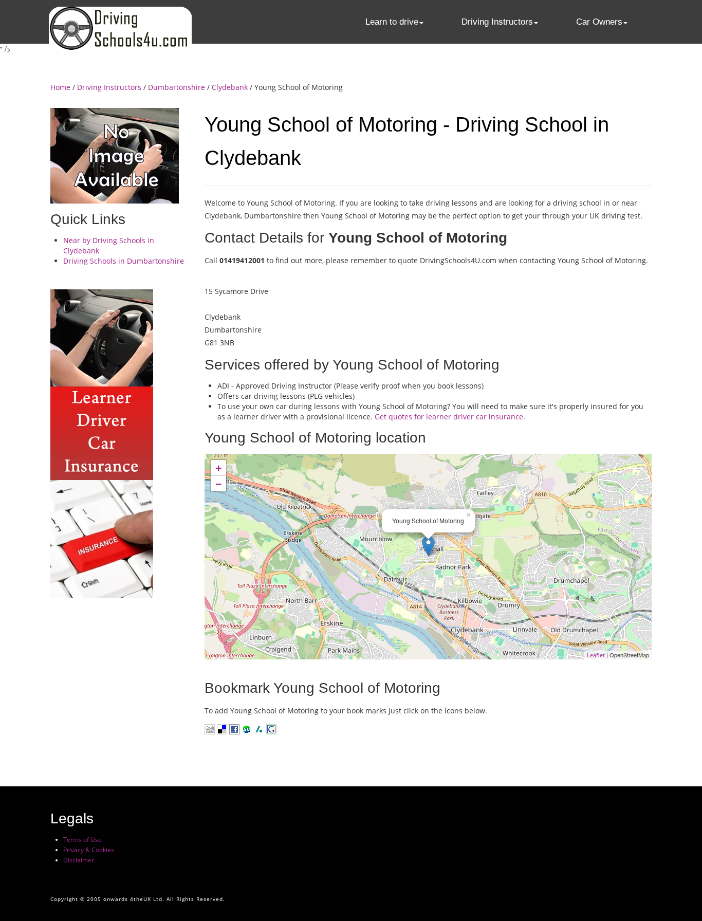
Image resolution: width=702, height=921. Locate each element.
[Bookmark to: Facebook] (234, 728)
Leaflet (596, 655)
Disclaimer (78, 860)
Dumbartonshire (176, 87)
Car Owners (599, 22)
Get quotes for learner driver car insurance (449, 416)
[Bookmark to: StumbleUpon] (245, 728)
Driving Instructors (497, 22)
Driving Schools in (123, 261)
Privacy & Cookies (88, 849)
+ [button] (218, 467)
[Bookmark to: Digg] (210, 728)
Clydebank (230, 87)
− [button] (218, 483)
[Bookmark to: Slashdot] (259, 728)
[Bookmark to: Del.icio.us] (222, 728)
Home (60, 87)
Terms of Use (82, 839)
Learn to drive (391, 22)
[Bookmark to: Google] (270, 728)
